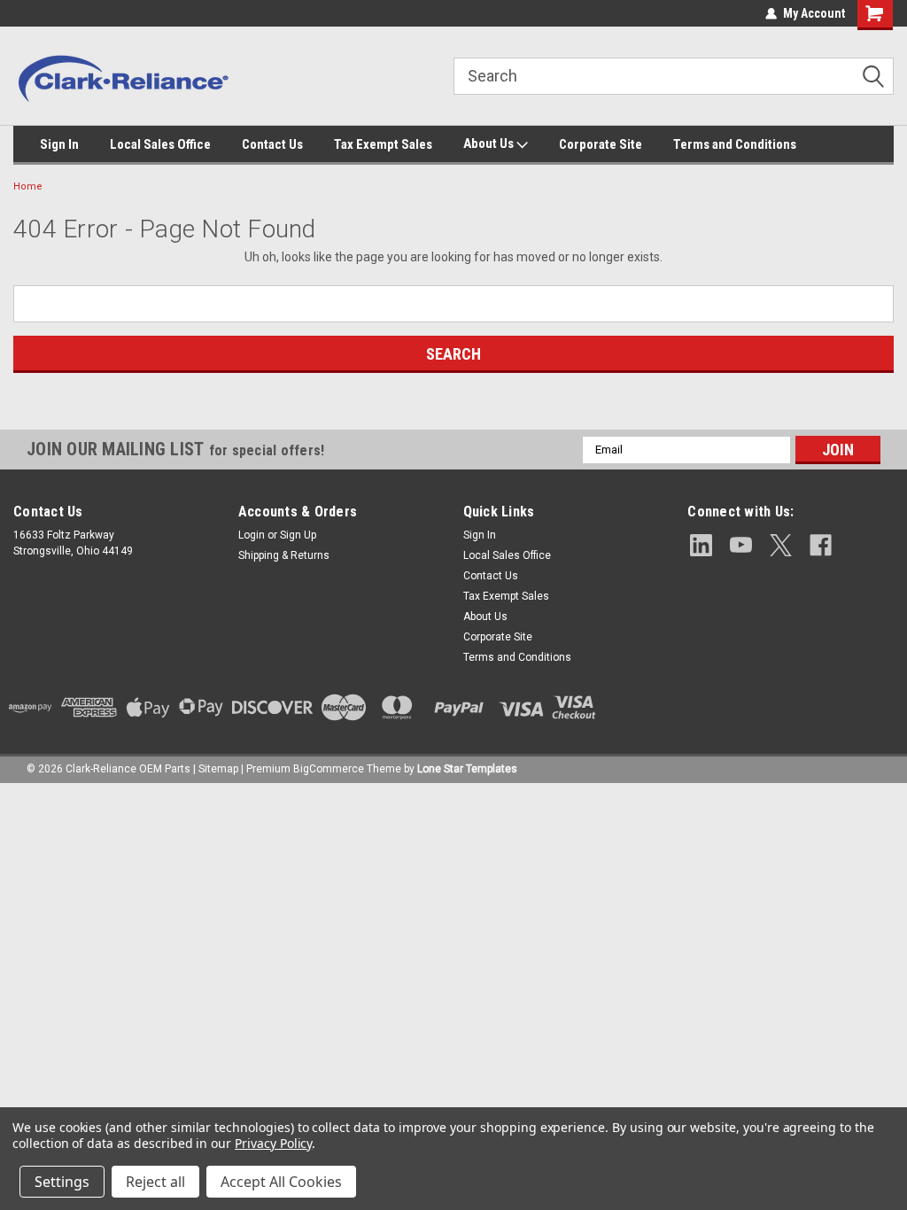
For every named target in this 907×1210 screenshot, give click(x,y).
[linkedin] (701, 545)
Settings (62, 1181)
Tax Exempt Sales (383, 144)
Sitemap (218, 769)
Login (251, 535)
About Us (489, 143)
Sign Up (298, 535)
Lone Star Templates (467, 769)
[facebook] (821, 545)
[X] (781, 545)
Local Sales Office (160, 144)
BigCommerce (328, 769)
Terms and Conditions (734, 144)
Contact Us (272, 144)
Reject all (155, 1181)
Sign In (59, 144)
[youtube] (741, 545)
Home (28, 186)
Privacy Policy (273, 1143)
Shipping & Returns (283, 555)
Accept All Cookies (281, 1181)
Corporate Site (600, 144)
